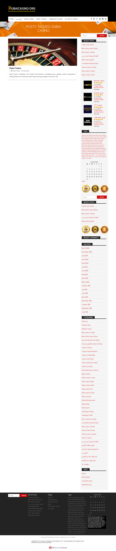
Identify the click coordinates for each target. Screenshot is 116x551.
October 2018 (86, 304)
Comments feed (87, 481)
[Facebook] (91, 19)
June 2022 (85, 271)
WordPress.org (86, 485)
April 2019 (85, 297)
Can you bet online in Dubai (91, 340)
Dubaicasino (85, 145)
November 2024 (87, 252)
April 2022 (85, 278)
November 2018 (87, 301)
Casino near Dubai (88, 45)
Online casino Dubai (89, 153)
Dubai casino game (88, 60)
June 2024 (85, 259)
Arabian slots (85, 135)
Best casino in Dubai (88, 52)
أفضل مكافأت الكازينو (89, 155)
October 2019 (86, 286)
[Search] (105, 19)
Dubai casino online (88, 393)
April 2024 (85, 263)
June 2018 (85, 312)
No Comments (25, 71)
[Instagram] (102, 19)
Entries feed (86, 477)
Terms (73, 537)
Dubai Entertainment (101, 148)
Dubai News (85, 404)
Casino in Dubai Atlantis (87, 140)
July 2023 (85, 267)
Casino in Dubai (101, 138)
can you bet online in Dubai (100, 137)
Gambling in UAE (95, 150)
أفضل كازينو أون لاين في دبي (90, 56)
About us (85, 321)
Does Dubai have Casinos (96, 143)
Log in (84, 473)
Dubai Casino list (53, 502)
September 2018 (87, 308)
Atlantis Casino (92, 135)
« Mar (83, 181)
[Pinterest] (100, 19)
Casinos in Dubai (86, 143)
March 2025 (85, 248)
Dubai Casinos (92, 148)
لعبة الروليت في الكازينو (86, 158)
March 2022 (85, 282)
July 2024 (85, 256)
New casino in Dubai (88, 71)
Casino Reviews (52, 499)
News (49, 504)
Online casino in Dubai (89, 67)
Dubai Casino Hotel (95, 146)
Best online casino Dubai (90, 48)
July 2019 (84, 289)
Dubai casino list (87, 389)
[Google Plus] (97, 19)
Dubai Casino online (88, 75)
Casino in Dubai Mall (98, 140)
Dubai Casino (15, 68)
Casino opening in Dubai (97, 141)
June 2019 (85, 293)
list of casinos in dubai (89, 419)
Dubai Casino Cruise (99, 145)
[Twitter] (94, 19)
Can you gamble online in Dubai (89, 138)
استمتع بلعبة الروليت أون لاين (90, 449)
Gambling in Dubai (86, 150)
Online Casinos (87, 438)
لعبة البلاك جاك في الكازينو (87, 156)
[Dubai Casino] (21, 13)
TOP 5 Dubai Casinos (54, 506)
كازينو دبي (95, 156)
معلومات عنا (85, 464)
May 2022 (85, 274)
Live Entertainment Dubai (90, 63)
